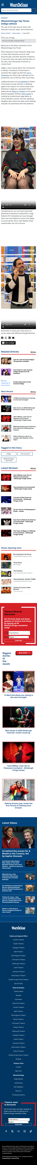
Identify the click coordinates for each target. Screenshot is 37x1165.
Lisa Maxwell (23, 81)
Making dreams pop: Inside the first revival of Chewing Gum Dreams (19, 805)
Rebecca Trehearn (19, 91)
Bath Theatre (18, 952)
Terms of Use (15, 1158)
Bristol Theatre (18, 1019)
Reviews (18, 995)
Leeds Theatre (18, 968)
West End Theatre (18, 1003)
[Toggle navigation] (1, 4)
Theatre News (18, 991)
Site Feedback (18, 1087)
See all (33, 352)
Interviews (18, 999)
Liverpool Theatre (19, 972)
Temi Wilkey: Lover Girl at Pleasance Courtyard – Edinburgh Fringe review (18, 768)
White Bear (17, 565)
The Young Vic (18, 591)
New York (18, 1071)
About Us (18, 1091)
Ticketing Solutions (18, 1095)
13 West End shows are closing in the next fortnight (18, 696)
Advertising (18, 1083)
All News (18, 1059)
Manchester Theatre (18, 976)
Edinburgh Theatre (18, 964)
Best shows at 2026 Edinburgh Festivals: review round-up (18, 731)
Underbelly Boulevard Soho (22, 556)
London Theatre (18, 940)
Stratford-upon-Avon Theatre (18, 980)
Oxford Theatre (18, 1051)
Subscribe (18, 640)
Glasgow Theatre (18, 948)
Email (6, 633)
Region (6, 637)
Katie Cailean (26, 94)
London (18, 1067)
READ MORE (23, 653)
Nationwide (16, 33)
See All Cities (18, 983)
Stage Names (18, 1079)
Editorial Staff (5, 33)
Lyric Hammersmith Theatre (22, 573)
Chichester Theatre (18, 960)
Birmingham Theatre (18, 956)
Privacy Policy (6, 1158)
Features (4, 18)
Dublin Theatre (18, 944)
